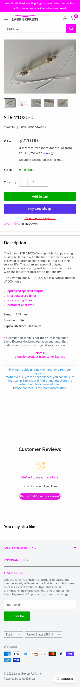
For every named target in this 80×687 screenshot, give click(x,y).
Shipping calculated (32, 159)
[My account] (65, 18)
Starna (9, 127)
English (10, 634)
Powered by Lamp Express (19, 678)
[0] (72, 18)
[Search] (71, 28)
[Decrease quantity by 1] (23, 182)
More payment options (40, 218)
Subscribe (17, 616)
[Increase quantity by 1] (44, 182)
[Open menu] (6, 18)
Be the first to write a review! (40, 496)
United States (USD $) (40, 634)
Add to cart (40, 196)
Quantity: (10, 182)
